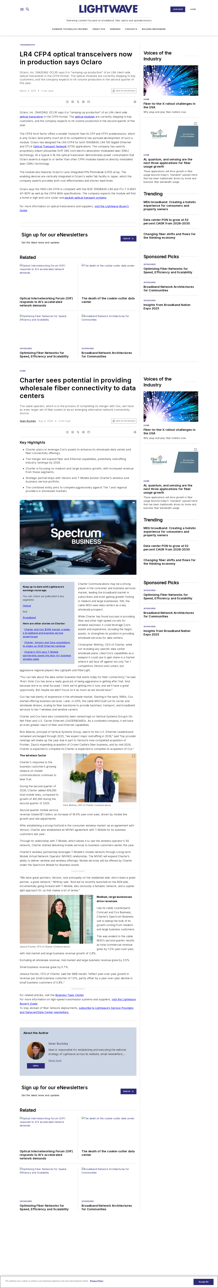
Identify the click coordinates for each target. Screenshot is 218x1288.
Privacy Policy (96, 1281)
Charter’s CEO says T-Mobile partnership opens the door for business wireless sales (47, 655)
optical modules (85, 116)
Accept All (203, 1282)
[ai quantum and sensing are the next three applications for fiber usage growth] (171, 136)
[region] (109, 1282)
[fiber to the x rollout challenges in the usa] (171, 80)
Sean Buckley (28, 421)
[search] (27, 9)
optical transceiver (31, 116)
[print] (134, 101)
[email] (88, 101)
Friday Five (99, 29)
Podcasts (131, 29)
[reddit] (83, 101)
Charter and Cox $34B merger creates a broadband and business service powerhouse (46, 633)
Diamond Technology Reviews (70, 29)
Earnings (115, 29)
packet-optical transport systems (85, 197)
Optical (27, 605)
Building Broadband (154, 29)
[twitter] (78, 101)
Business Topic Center (69, 995)
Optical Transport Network (50, 146)
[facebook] (67, 101)
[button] (22, 9)
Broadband (29, 617)
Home (146, 99)
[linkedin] (72, 101)
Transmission (27, 45)
